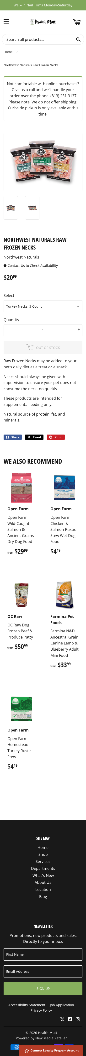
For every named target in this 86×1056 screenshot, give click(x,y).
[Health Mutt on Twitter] (62, 1019)
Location (43, 889)
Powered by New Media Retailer (41, 1038)
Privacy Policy (41, 1010)
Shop (43, 854)
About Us (43, 882)
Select (9, 295)
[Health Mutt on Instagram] (78, 1019)
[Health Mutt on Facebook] (70, 1019)
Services (43, 861)
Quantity (11, 319)
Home (8, 52)
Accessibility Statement (26, 1005)
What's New (43, 875)
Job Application (62, 1005)
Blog (43, 896)
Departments (43, 868)
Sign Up (43, 988)
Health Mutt (47, 1032)
